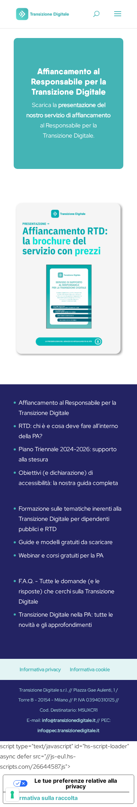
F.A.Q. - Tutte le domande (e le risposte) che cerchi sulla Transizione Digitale (67, 591)
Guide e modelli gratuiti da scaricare (66, 542)
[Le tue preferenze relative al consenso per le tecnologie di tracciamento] (12, 794)
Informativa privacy (40, 669)
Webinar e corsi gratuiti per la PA (61, 555)
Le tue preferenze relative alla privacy (75, 783)
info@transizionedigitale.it (69, 720)
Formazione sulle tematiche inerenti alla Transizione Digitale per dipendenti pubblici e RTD (70, 519)
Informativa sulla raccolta (43, 797)
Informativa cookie (90, 669)
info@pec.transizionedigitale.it (68, 730)
